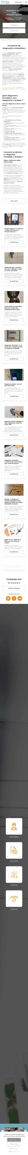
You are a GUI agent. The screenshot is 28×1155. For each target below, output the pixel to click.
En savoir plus (14, 242)
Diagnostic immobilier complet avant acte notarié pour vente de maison (13, 461)
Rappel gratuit (18, 2)
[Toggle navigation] (26, 2)
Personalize (14, 1148)
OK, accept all (14, 1139)
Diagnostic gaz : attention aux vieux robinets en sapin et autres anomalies (13, 269)
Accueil (2, 39)
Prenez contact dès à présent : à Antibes (12, 88)
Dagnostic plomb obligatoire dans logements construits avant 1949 (13, 423)
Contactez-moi (14, 30)
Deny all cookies (14, 1144)
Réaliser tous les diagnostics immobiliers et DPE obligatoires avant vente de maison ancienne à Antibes (14, 570)
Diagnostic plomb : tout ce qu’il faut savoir (13, 385)
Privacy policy (14, 1151)
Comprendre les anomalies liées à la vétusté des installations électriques (13, 307)
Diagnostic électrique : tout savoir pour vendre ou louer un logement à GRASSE (13, 346)
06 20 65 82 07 (14, 25)
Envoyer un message (14, 588)
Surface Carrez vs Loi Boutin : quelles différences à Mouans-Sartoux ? (13, 230)
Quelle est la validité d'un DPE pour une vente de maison (12, 541)
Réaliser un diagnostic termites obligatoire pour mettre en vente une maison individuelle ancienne (13, 501)
